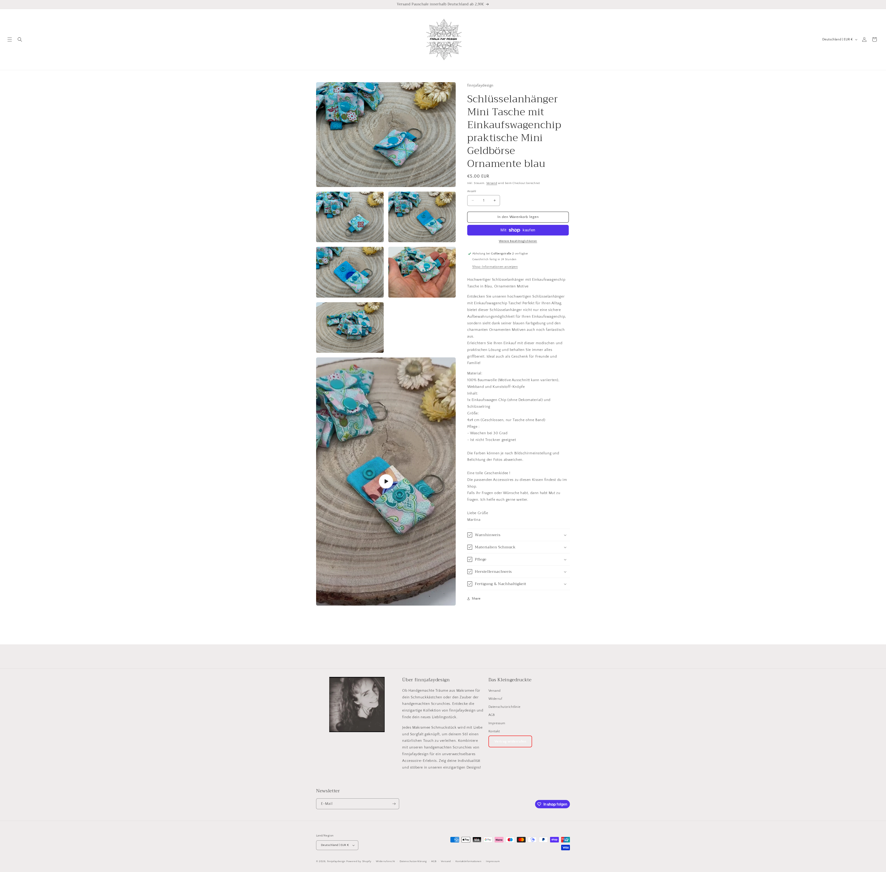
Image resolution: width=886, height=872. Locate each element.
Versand (491, 183)
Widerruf (495, 699)
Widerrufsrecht (385, 861)
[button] (10, 39)
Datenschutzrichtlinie (504, 707)
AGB (491, 715)
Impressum (496, 723)
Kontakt (494, 731)
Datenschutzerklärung (413, 861)
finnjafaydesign (336, 861)
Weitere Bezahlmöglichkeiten (518, 241)
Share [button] (476, 598)
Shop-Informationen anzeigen (495, 267)
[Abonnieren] (394, 803)
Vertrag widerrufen (510, 741)
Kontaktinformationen (468, 861)
